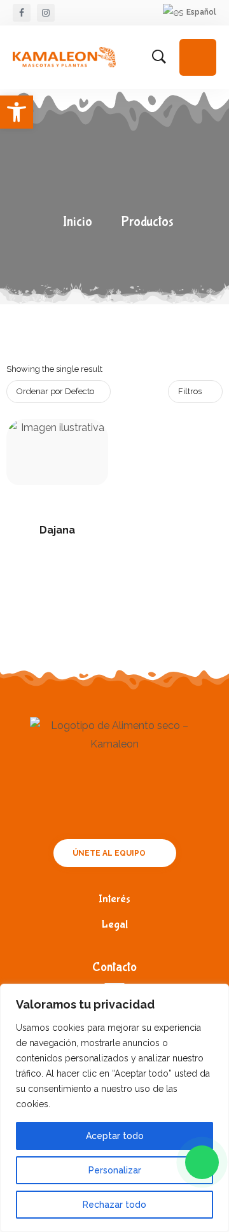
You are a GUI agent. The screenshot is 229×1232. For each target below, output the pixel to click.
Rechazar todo (114, 1205)
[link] (16, 112)
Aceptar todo (115, 1136)
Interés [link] (114, 899)
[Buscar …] (159, 57)
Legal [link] (115, 924)
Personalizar (114, 1170)
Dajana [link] (57, 530)
